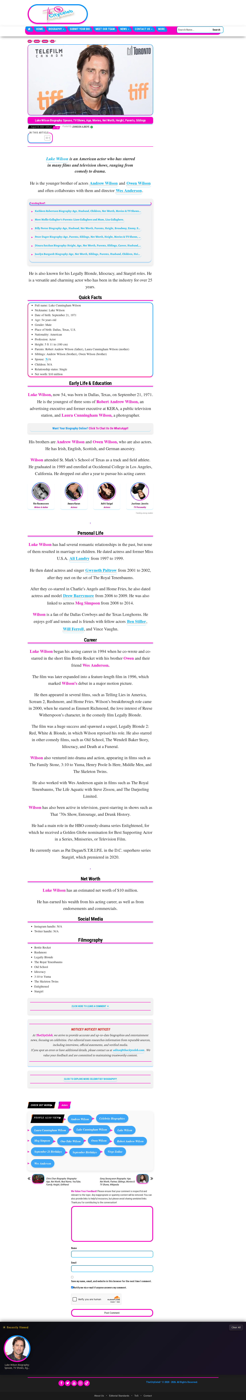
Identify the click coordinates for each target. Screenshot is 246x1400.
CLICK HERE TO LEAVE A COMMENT (89, 1006)
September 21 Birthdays (48, 1151)
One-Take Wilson (71, 1141)
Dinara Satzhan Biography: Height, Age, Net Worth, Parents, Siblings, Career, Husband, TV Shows (88, 245)
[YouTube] (74, 1383)
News (124, 29)
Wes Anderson (129, 190)
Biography (55, 29)
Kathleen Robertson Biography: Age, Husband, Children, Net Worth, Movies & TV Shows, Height (88, 211)
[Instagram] (80, 1383)
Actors (52, 41)
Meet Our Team (105, 29)
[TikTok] (87, 1383)
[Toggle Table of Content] (45, 138)
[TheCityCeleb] (29, 29)
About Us (99, 1395)
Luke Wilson (57, 159)
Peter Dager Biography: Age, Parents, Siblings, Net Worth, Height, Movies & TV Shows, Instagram (88, 237)
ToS (136, 1395)
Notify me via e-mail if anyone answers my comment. (100, 1287)
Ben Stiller (136, 621)
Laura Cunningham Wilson (50, 1130)
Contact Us (143, 29)
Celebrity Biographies (112, 1118)
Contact (148, 1395)
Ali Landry (79, 558)
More (161, 29)
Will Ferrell (73, 629)
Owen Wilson (139, 183)
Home (39, 29)
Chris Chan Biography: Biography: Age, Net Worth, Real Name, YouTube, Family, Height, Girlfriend (63, 1181)
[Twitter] (68, 1383)
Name (74, 1248)
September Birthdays (85, 1152)
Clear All (236, 1327)
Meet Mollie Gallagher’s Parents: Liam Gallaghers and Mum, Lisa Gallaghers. (79, 219)
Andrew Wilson (104, 183)
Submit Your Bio (80, 29)
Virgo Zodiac (115, 1151)
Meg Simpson (42, 1140)
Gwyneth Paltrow (101, 570)
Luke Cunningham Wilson (91, 1129)
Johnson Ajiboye (81, 126)
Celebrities (45, 41)
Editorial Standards (119, 1395)
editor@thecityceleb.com (128, 1050)
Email (73, 1262)
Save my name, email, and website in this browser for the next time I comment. (111, 1281)
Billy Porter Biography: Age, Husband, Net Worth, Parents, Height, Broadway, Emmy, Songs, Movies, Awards (88, 228)
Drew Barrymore (78, 595)
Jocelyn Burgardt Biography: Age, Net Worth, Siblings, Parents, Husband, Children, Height (88, 254)
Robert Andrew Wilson (130, 1141)
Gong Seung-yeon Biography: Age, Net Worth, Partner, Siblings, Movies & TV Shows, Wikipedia (117, 1181)
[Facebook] (61, 1383)
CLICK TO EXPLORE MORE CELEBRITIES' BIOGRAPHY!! (90, 1079)
